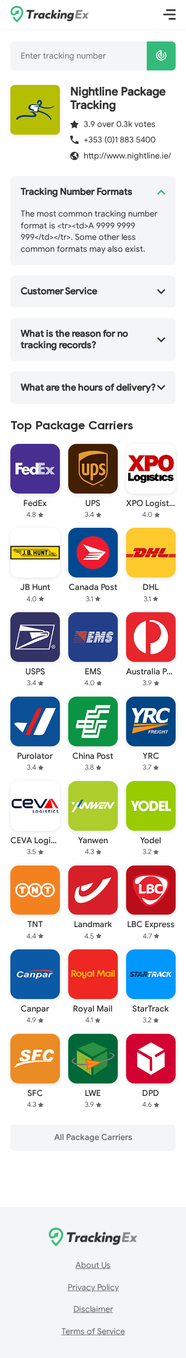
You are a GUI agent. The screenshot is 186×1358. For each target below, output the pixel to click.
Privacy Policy (93, 1287)
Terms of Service (93, 1331)
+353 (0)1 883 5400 (120, 140)
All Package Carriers (93, 1137)
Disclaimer (93, 1309)
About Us (93, 1265)
